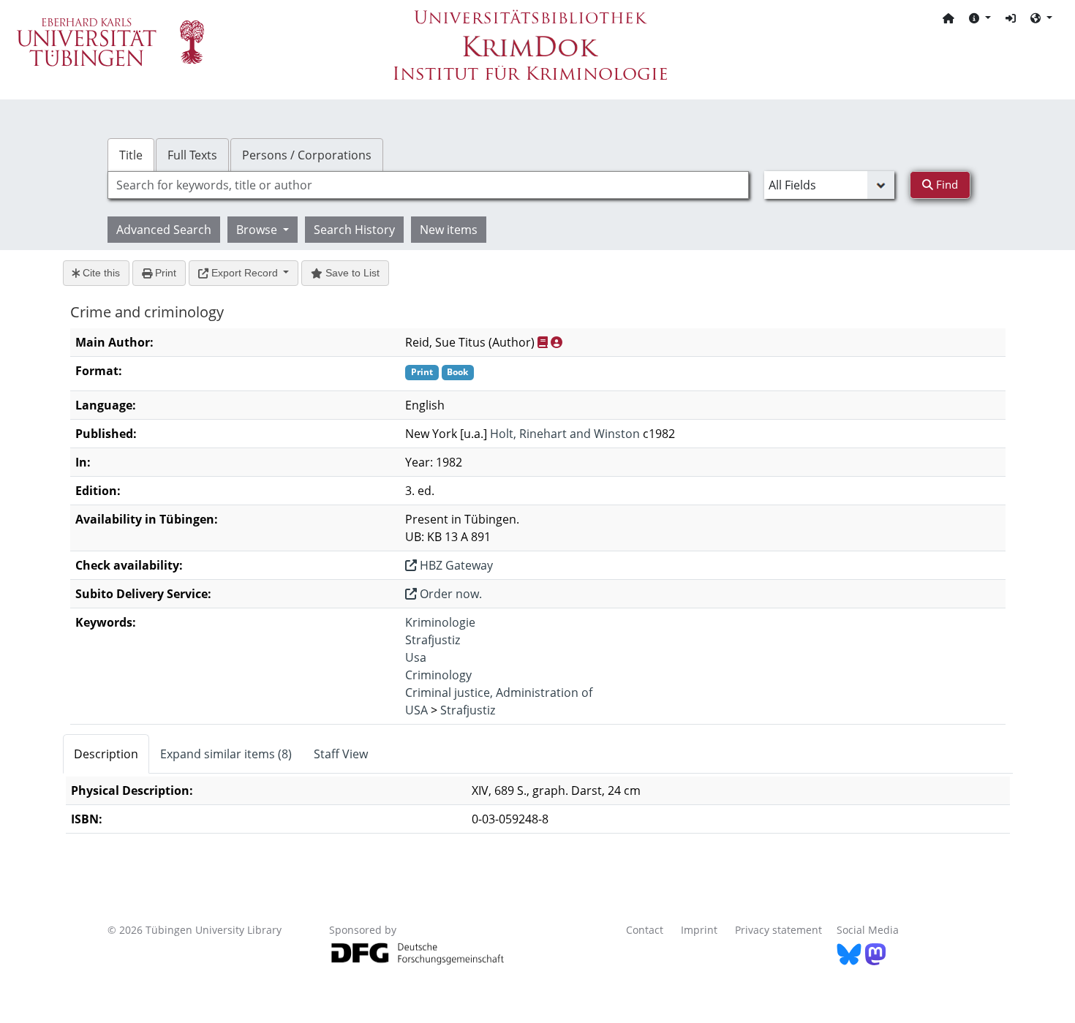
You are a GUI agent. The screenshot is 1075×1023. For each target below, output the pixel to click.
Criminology (438, 675)
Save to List (351, 273)
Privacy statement (778, 930)
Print (164, 273)
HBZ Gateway (455, 565)
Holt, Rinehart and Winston (565, 434)
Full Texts (192, 155)
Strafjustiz (432, 640)
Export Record (244, 273)
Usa (415, 657)
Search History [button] (354, 230)
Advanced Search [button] (163, 230)
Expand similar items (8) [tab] (226, 754)
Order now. (449, 594)
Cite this (100, 273)
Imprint (699, 930)
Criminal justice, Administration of (498, 692)
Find (945, 184)
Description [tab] (106, 754)
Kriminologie (440, 622)
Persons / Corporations (306, 155)
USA (416, 710)
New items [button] (449, 230)
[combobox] (428, 185)
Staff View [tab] (341, 754)
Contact (644, 930)
